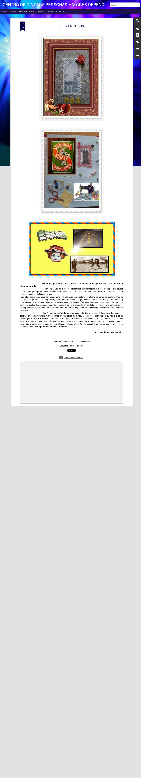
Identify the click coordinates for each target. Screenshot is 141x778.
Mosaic (32, 11)
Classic (4, 11)
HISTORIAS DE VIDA (72, 26)
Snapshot (50, 11)
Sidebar (40, 11)
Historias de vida (76, 345)
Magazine (22, 11)
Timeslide (60, 11)
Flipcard (13, 11)
